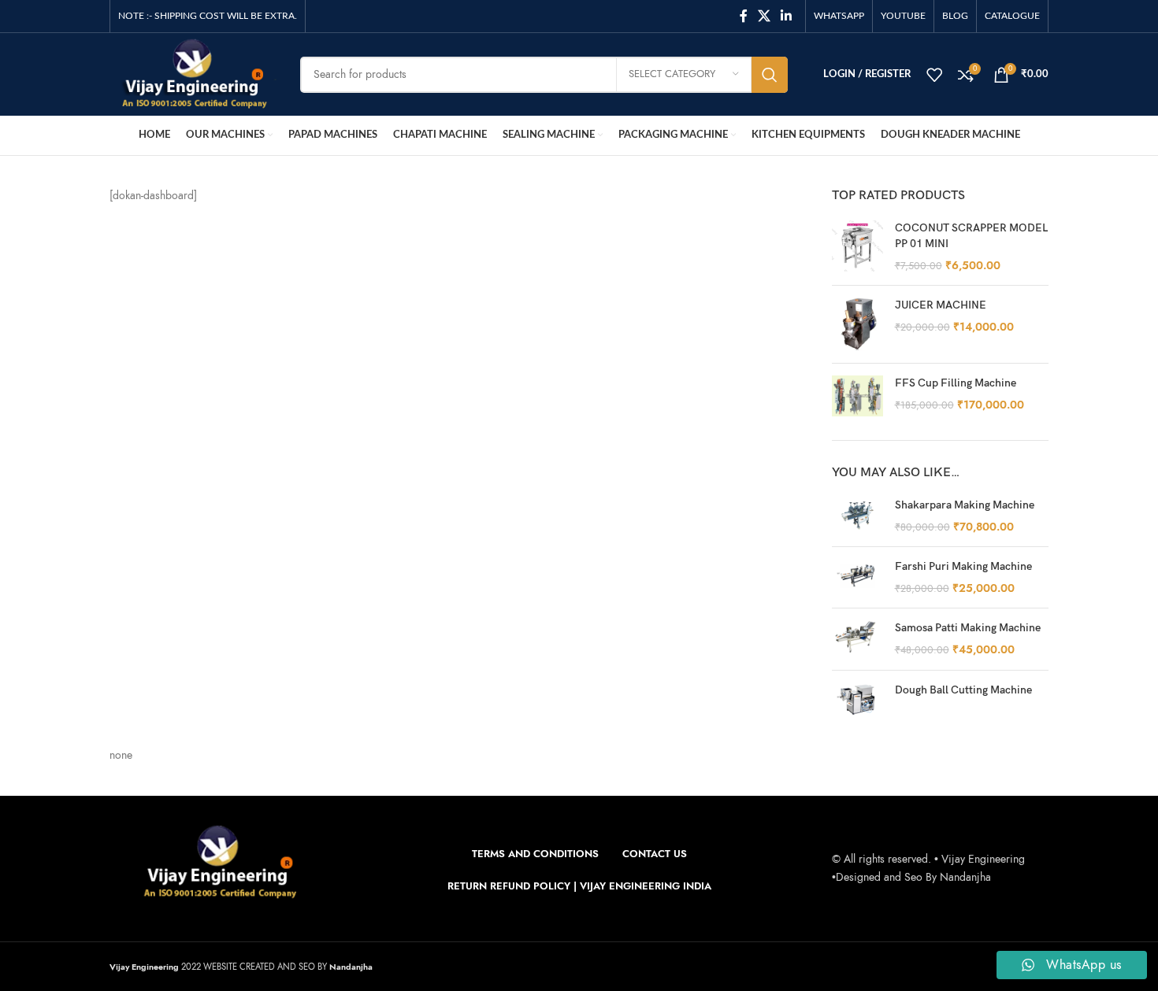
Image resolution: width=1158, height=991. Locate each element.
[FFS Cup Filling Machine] (857, 395)
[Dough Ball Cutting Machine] (857, 699)
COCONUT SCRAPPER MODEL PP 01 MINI (971, 235)
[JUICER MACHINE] (857, 324)
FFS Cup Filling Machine (955, 383)
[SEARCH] (770, 75)
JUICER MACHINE (940, 305)
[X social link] (763, 16)
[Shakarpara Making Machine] (857, 515)
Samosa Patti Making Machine (968, 627)
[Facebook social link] (743, 16)
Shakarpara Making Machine (964, 505)
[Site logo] (193, 73)
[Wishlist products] (934, 75)
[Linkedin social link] (786, 16)
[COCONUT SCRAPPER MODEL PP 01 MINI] (857, 246)
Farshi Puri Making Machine (963, 566)
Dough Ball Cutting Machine (963, 690)
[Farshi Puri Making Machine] (857, 577)
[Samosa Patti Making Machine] (857, 638)
